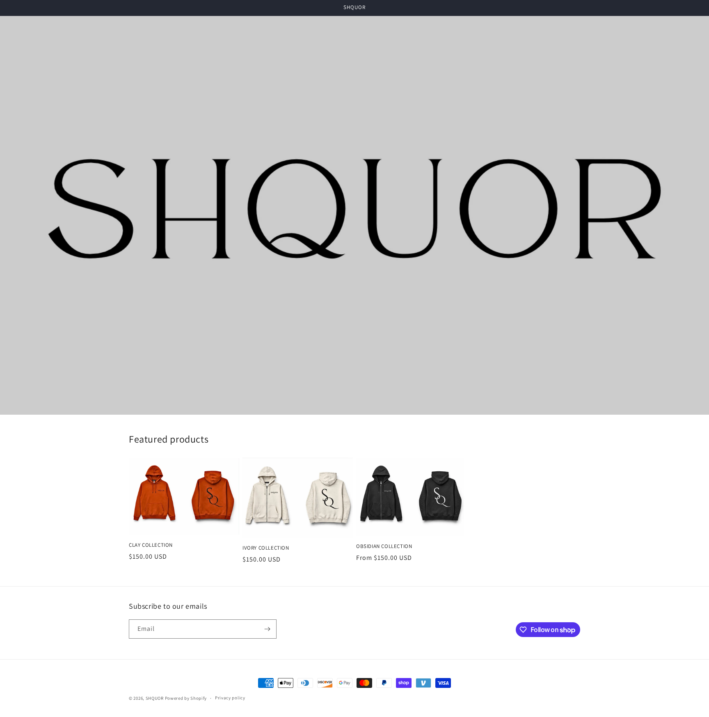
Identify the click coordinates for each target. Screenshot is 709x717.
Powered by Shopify (186, 698)
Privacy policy (230, 698)
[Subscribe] (267, 629)
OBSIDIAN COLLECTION (384, 546)
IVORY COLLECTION (265, 548)
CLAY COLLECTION (151, 545)
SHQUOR (155, 698)
